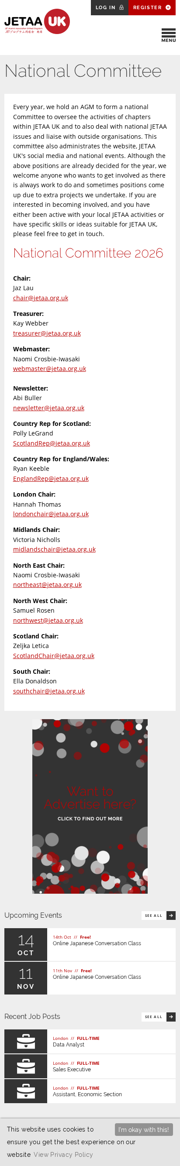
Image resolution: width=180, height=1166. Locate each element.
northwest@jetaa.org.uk (48, 620)
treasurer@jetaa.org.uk (47, 333)
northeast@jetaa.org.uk (47, 584)
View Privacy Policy (63, 1154)
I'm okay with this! (143, 1129)
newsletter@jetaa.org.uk (48, 408)
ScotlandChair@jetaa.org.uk (53, 656)
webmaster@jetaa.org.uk (49, 368)
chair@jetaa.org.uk (40, 298)
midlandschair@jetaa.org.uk (54, 549)
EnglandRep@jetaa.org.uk (51, 478)
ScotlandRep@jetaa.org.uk (51, 443)
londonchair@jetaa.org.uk (51, 514)
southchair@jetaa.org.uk (49, 691)
